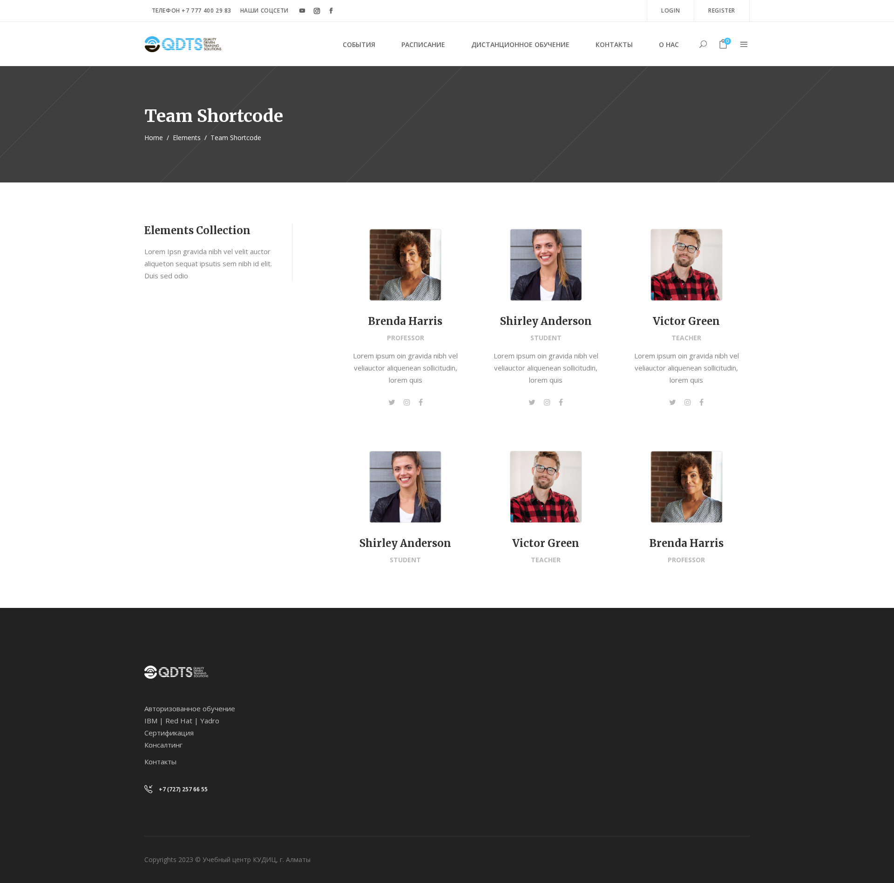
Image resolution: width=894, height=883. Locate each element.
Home (153, 137)
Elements (187, 137)
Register (721, 10)
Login (670, 10)
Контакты (160, 761)
